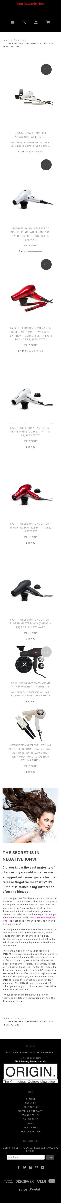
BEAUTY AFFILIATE (30, 1131)
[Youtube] (42, 1167)
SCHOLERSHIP (30, 1119)
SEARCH (30, 1099)
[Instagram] (30, 1167)
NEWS (30, 1123)
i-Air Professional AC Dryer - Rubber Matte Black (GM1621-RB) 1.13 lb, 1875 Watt (30, 623)
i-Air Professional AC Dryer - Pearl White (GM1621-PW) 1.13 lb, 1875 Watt (30, 432)
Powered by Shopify (30, 1058)
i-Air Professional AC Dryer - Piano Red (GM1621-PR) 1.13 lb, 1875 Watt (30, 527)
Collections (20, 40)
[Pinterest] (36, 1167)
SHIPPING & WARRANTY (30, 1111)
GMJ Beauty (31, 245)
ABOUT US (30, 1103)
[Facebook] (19, 1167)
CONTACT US (31, 1107)
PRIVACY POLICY (30, 1115)
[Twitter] (24, 1167)
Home (6, 40)
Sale (46, 69)
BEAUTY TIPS (31, 1127)
